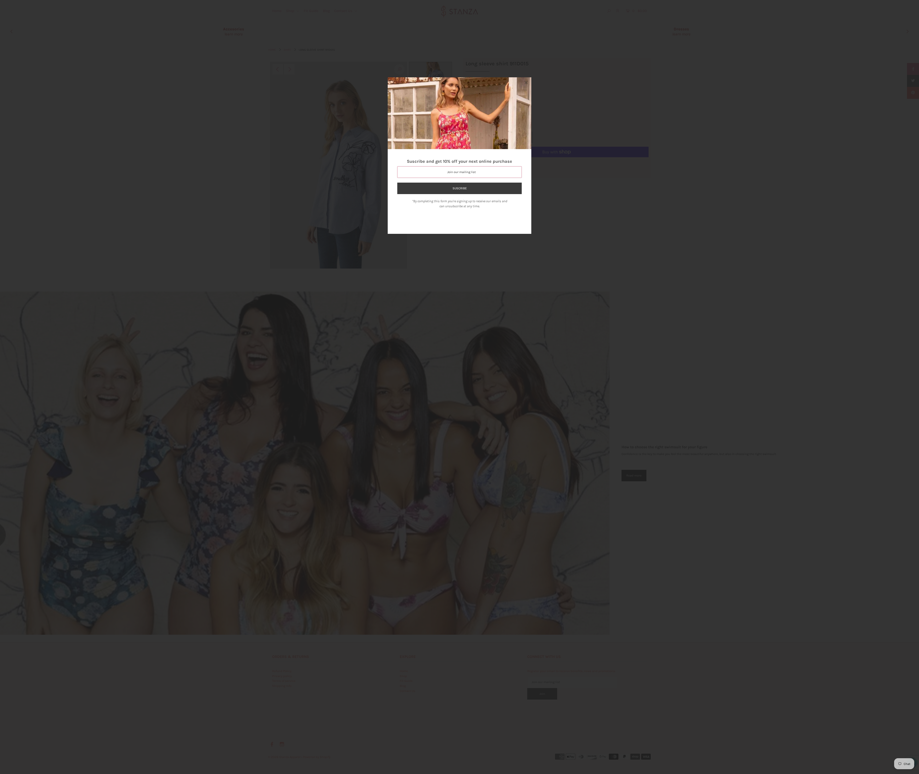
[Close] (526, 82)
